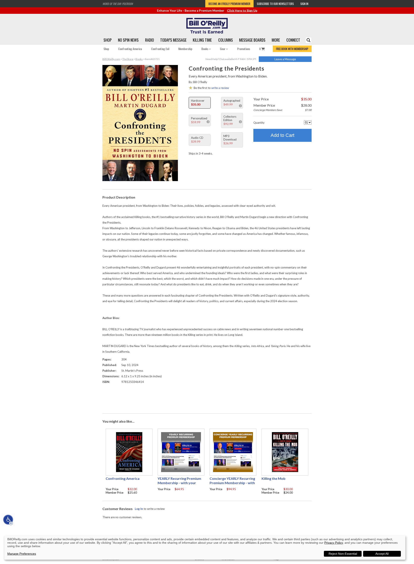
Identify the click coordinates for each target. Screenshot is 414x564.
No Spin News (128, 40)
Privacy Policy (333, 542)
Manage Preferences (21, 553)
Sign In (304, 4)
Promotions (243, 48)
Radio (149, 40)
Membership (185, 48)
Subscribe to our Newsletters (275, 4)
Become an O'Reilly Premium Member (229, 4)
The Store (127, 59)
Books (205, 48)
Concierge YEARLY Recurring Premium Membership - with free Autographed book (232, 482)
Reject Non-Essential (343, 553)
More (276, 40)
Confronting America (130, 48)
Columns (225, 40)
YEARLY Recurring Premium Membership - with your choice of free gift (179, 482)
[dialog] (204, 547)
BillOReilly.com (111, 59)
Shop (108, 40)
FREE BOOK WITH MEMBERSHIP (292, 49)
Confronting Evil (160, 48)
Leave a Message (285, 59)
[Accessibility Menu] (8, 519)
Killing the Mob (273, 478)
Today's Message (173, 40)
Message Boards (252, 40)
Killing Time (202, 40)
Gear (223, 48)
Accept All (382, 553)
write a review (220, 88)
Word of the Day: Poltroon (117, 4)
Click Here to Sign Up (242, 10)
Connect (293, 40)
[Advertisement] (207, 397)
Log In (139, 508)
